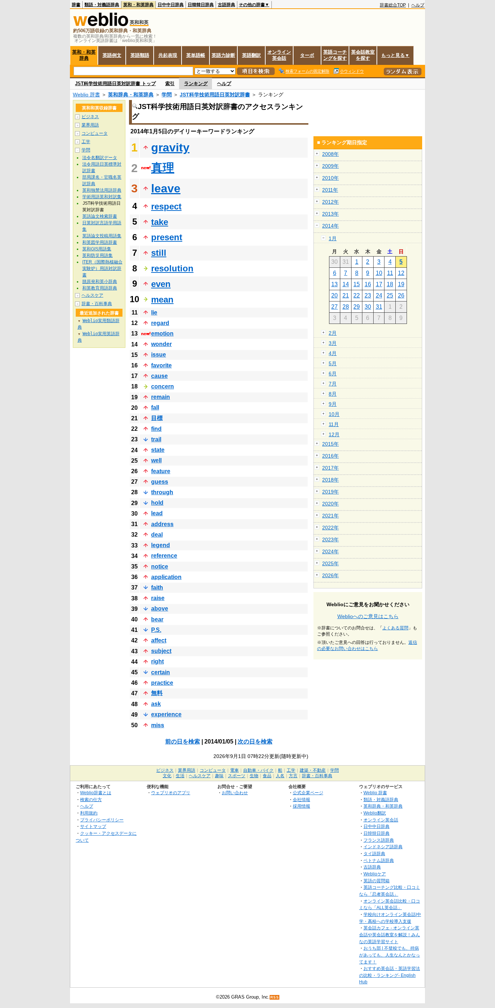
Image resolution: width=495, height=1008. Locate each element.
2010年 (330, 178)
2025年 (330, 563)
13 (334, 284)
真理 (162, 167)
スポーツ (236, 776)
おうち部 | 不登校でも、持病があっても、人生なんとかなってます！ (389, 955)
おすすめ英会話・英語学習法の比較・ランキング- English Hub (389, 975)
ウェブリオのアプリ (170, 792)
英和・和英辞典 (138, 5)
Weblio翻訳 (374, 813)
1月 (333, 238)
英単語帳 (195, 55)
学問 (167, 94)
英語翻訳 (251, 55)
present (166, 237)
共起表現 (167, 55)
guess (159, 482)
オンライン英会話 (279, 55)
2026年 (330, 575)
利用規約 (88, 813)
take (159, 222)
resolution (172, 268)
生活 (180, 776)
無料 (157, 693)
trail (156, 439)
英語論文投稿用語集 (101, 235)
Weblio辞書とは (95, 792)
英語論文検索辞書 (99, 216)
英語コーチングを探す (335, 55)
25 (390, 295)
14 (345, 284)
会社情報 (301, 799)
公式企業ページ (308, 792)
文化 (167, 776)
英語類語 (139, 55)
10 (379, 273)
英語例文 (112, 55)
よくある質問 (395, 627)
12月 (334, 434)
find (156, 429)
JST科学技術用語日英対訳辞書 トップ (115, 83)
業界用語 (90, 125)
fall (155, 407)
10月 (334, 414)
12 (401, 273)
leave (165, 188)
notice (159, 566)
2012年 (330, 202)
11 (390, 273)
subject (161, 651)
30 (368, 307)
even (161, 284)
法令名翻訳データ (99, 157)
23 (368, 295)
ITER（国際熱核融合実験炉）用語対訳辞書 (102, 268)
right (157, 661)
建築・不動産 (313, 770)
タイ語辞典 (374, 853)
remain (160, 397)
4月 (333, 353)
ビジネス (90, 116)
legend (160, 545)
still (158, 253)
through (162, 492)
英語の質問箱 (376, 880)
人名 (280, 776)
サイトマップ (93, 826)
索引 (170, 83)
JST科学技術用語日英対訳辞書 (215, 94)
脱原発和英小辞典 (99, 281)
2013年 (330, 214)
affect (158, 640)
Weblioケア (374, 873)
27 (334, 307)
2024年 (330, 551)
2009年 (330, 166)
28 (345, 307)
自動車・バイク (258, 770)
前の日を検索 (182, 741)
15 (356, 284)
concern (162, 386)
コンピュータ (95, 133)
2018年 (330, 480)
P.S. (156, 630)
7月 (333, 384)
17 (379, 284)
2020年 (330, 504)
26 (401, 295)
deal (157, 535)
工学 (86, 141)
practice (162, 683)
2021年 (330, 515)
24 (379, 295)
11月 (334, 424)
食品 (267, 776)
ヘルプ (417, 5)
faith (157, 587)
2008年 (330, 154)
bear (157, 619)
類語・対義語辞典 (101, 5)
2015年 (330, 444)
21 (345, 295)
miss (157, 725)
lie (154, 312)
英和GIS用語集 (96, 248)
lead (157, 513)
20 (334, 295)
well (156, 460)
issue (158, 354)
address (162, 524)
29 (356, 307)
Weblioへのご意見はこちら (368, 616)
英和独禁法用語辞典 (101, 190)
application (166, 577)
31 (379, 307)
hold (157, 503)
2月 (333, 333)
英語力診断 (223, 55)
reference (164, 556)
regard (160, 323)
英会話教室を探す (363, 55)
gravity (170, 147)
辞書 (76, 5)
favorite (161, 365)
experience (166, 714)
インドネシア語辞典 (383, 846)
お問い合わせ (235, 792)
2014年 (330, 226)
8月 (333, 394)
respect (166, 206)
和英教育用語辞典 (99, 288)
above (159, 608)
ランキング (196, 83)
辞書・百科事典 (97, 303)
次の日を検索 (255, 741)
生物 (254, 776)
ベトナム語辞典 (378, 860)
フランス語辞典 (378, 840)
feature (160, 471)
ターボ (307, 55)
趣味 (219, 776)
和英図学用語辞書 (99, 242)
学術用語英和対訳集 (101, 196)
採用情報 (301, 806)
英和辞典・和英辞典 (131, 94)
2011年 (330, 190)
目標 (157, 418)
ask (156, 704)
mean (162, 299)
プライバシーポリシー (102, 819)
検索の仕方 (91, 799)
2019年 (330, 492)
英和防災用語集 (97, 255)
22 (356, 295)
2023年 (330, 539)
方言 (293, 776)
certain (160, 672)
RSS (274, 997)
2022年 (330, 527)
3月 (333, 343)
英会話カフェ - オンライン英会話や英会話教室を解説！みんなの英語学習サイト (389, 934)
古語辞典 (226, 5)
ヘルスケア (92, 295)
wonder (161, 344)
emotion (162, 333)
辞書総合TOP (393, 5)
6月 (333, 373)
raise (158, 598)
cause (159, 376)
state (158, 450)
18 (390, 284)
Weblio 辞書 (86, 94)
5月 (333, 363)
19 (401, 284)
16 (368, 284)
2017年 (330, 468)
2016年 (330, 456)
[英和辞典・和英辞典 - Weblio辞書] (100, 24)
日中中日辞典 (171, 5)
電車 (234, 770)
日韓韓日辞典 (201, 5)
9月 (333, 404)
